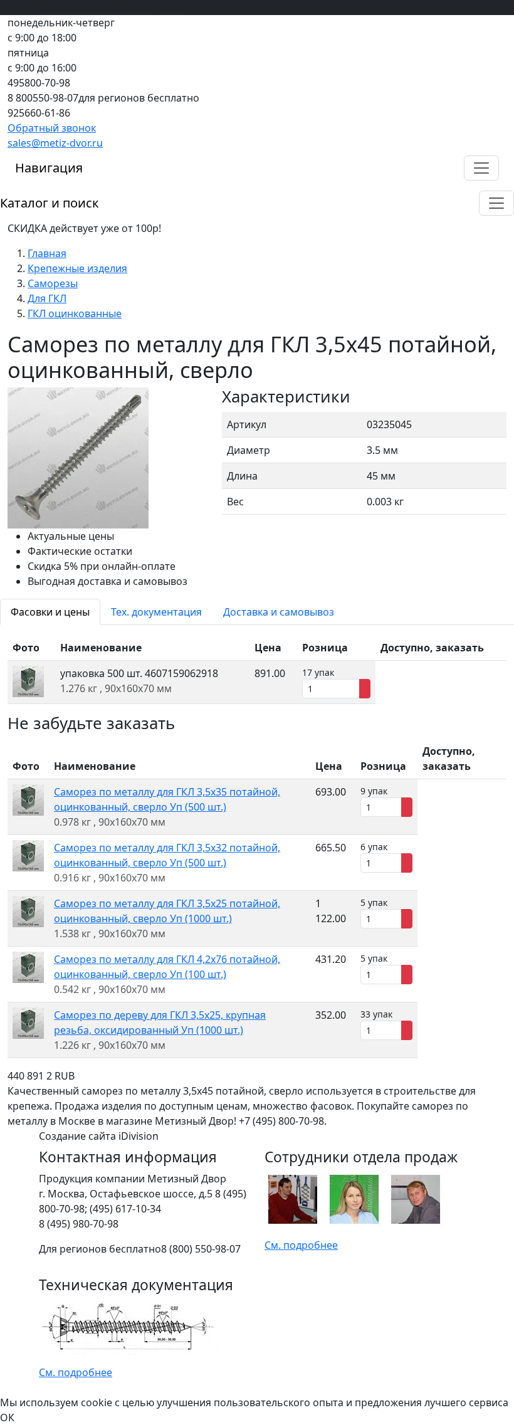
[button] (481, 168)
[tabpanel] (257, 669)
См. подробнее (301, 1245)
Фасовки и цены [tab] (50, 612)
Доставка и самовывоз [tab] (278, 612)
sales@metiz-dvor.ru (55, 143)
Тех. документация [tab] (156, 612)
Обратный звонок (52, 128)
